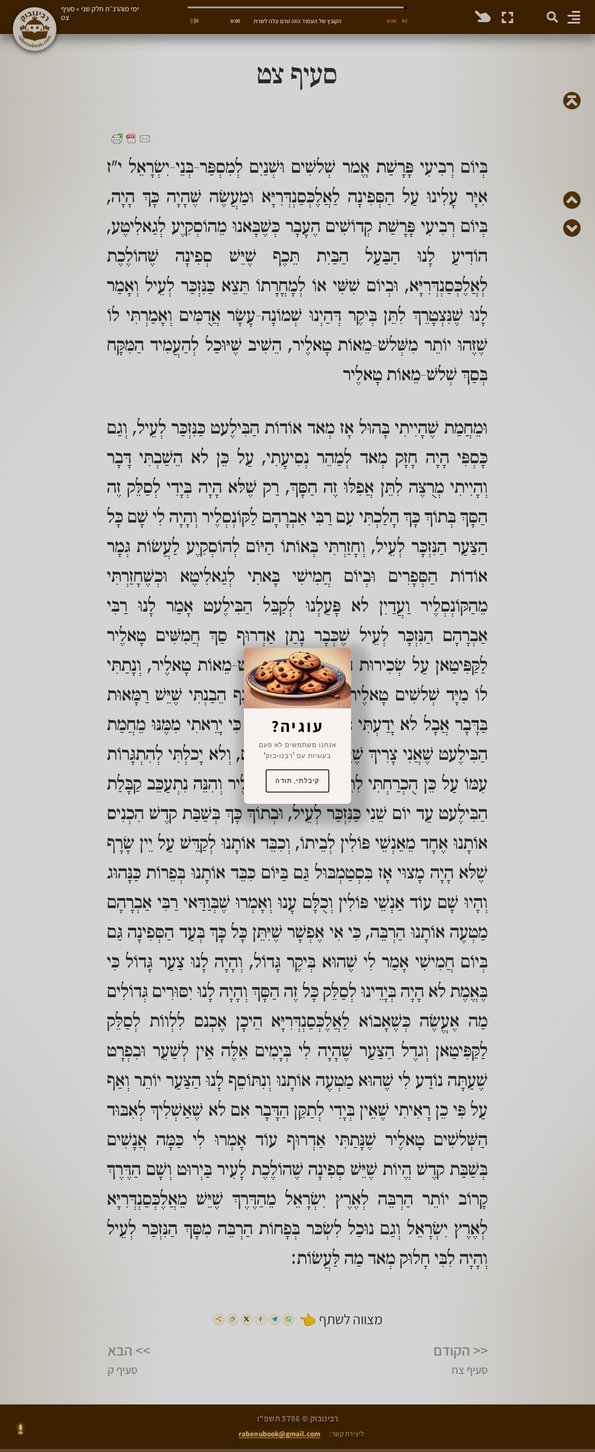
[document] (297, 726)
